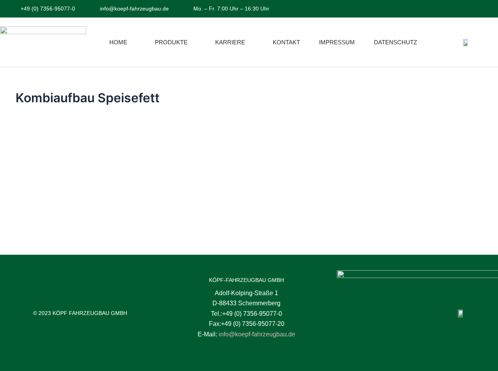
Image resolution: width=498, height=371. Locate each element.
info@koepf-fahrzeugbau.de (257, 334)
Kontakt (286, 42)
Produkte (171, 42)
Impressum (337, 42)
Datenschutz (395, 42)
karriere (230, 42)
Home (118, 42)
